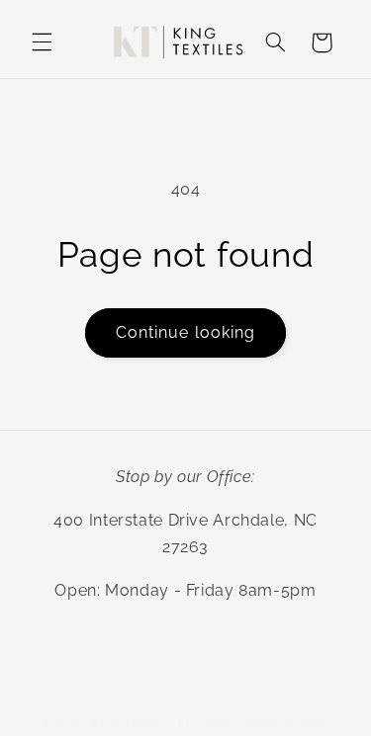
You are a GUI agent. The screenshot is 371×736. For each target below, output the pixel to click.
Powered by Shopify (267, 723)
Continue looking (185, 332)
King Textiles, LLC (147, 723)
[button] (41, 42)
